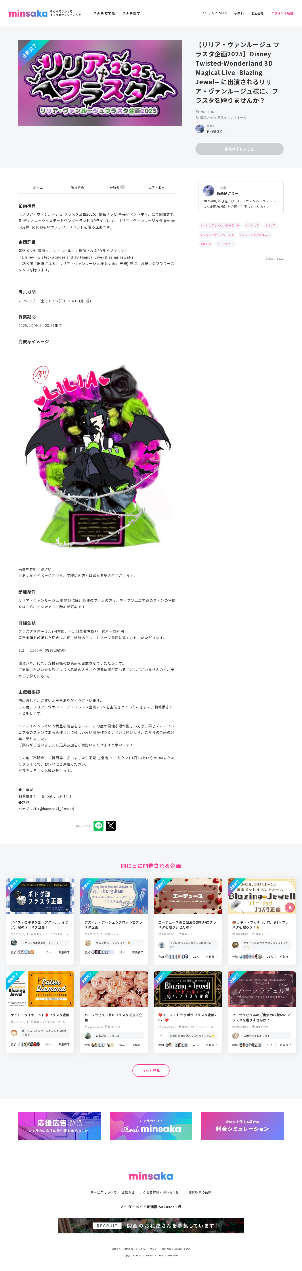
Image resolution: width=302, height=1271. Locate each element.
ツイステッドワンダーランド (221, 225)
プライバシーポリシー (147, 1248)
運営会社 (257, 13)
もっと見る (151, 1070)
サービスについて (103, 1192)
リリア (271, 225)
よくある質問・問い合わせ (159, 1192)
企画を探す (131, 13)
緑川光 (207, 244)
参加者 (117, 187)
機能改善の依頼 (200, 1192)
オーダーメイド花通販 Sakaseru (151, 1206)
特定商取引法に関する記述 (176, 1248)
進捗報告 (77, 187)
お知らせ (128, 1192)
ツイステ (253, 225)
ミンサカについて (214, 13)
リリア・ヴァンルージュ (218, 234)
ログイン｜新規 (282, 13)
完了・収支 (157, 187)
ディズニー (227, 244)
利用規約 (128, 1248)
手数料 (239, 13)
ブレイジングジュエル (256, 234)
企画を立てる (104, 13)
